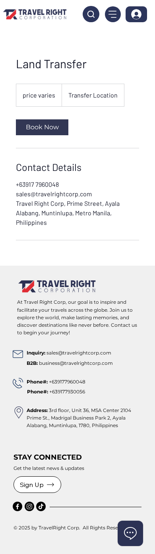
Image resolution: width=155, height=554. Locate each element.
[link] (42, 127)
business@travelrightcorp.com (76, 363)
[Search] (91, 14)
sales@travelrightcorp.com (78, 353)
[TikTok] (41, 506)
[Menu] (113, 14)
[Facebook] (17, 506)
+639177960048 (67, 382)
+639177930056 (56, 392)
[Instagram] (29, 506)
